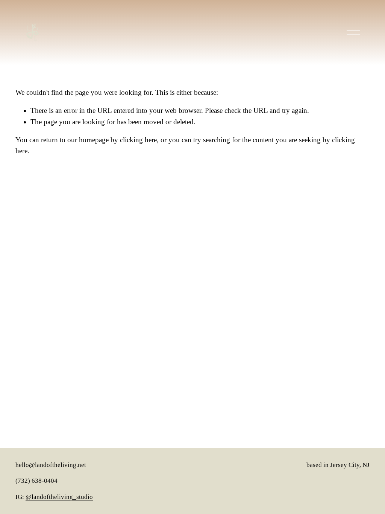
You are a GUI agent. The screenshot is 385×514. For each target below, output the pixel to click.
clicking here (138, 140)
